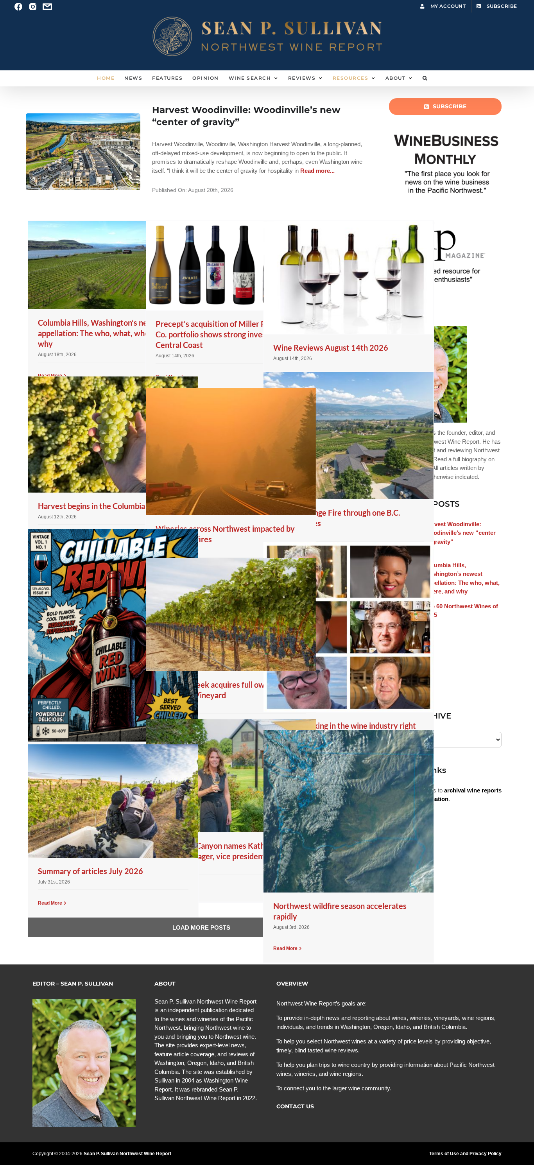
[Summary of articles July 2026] (113, 801)
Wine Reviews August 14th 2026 (330, 347)
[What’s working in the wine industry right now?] (348, 627)
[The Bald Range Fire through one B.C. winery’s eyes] (348, 435)
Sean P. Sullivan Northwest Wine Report (127, 1153)
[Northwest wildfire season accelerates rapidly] (348, 811)
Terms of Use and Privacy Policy (465, 1153)
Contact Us (295, 1106)
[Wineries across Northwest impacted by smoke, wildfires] (231, 451)
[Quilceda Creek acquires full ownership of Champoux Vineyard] (231, 614)
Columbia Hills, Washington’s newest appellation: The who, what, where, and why (105, 333)
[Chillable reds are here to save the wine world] (113, 635)
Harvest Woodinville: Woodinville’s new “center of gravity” (460, 533)
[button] (425, 78)
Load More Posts (201, 927)
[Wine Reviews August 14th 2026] (348, 277)
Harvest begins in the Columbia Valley (103, 506)
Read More (285, 948)
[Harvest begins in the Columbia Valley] (113, 434)
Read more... (317, 170)
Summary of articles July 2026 (90, 871)
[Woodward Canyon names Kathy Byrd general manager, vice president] (231, 775)
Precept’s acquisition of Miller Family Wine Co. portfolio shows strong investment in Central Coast (230, 334)
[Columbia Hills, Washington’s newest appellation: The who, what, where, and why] (113, 265)
